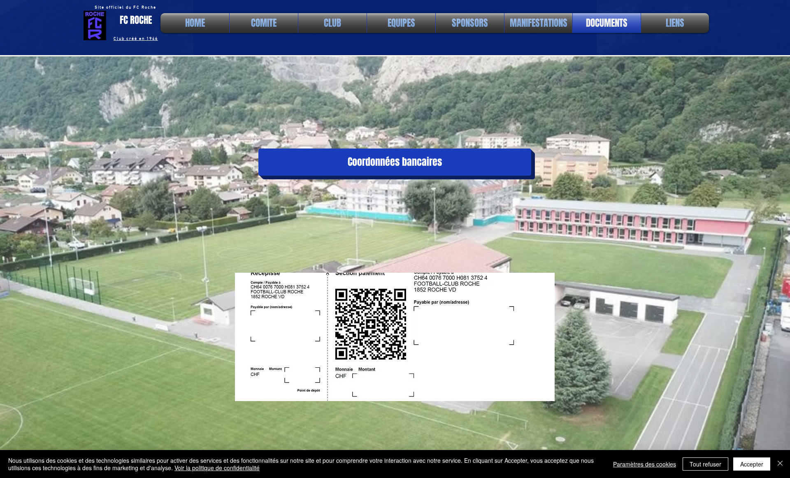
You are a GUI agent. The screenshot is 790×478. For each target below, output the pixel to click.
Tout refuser (705, 464)
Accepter (751, 464)
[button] (394, 162)
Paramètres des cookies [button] (644, 464)
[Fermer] (780, 464)
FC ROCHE (136, 20)
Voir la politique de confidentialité (217, 468)
